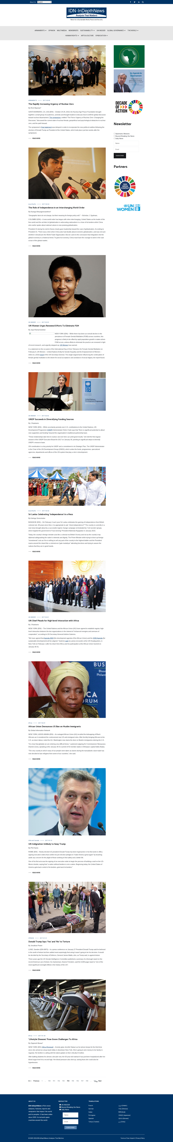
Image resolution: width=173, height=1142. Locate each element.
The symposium (55, 117)
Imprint (132, 1138)
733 (63, 1081)
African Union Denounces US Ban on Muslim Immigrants (54, 726)
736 (78, 1081)
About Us (33, 2)
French (91, 1105)
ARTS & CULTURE (87, 36)
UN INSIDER (101, 30)
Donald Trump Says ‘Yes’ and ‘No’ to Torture (49, 941)
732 (59, 1081)
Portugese (92, 1115)
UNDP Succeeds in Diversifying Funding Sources (51, 419)
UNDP (50, 430)
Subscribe (120, 155)
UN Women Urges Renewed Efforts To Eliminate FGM (53, 326)
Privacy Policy (140, 1138)
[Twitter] (134, 2)
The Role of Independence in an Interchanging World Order (56, 207)
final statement (46, 127)
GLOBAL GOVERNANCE (115, 30)
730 (49, 1081)
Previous (36, 1081)
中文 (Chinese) (123, 1109)
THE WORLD (132, 30)
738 (87, 1081)
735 (73, 1081)
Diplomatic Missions (122, 134)
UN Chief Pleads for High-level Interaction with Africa (53, 620)
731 (54, 1081)
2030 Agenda (98, 638)
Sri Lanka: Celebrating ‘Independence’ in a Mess (50, 514)
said (66, 641)
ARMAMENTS (40, 30)
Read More (36, 138)
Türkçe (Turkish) (94, 1122)
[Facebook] (130, 2)
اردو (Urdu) (122, 1122)
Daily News (119, 138)
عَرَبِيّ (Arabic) (123, 1105)
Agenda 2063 (49, 638)
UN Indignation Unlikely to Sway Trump (47, 844)
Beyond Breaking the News (124, 136)
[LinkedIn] (139, 2)
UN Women (64, 345)
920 (95, 1081)
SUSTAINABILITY (86, 30)
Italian (90, 1112)
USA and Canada (33, 840)
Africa (30, 723)
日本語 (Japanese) (124, 1115)
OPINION (51, 30)
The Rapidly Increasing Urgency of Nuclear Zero (51, 104)
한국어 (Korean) (124, 1118)
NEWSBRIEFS (73, 30)
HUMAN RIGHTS (71, 36)
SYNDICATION (101, 36)
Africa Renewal (47, 1047)
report (42, 355)
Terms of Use (125, 1138)
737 (82, 1081)
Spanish (91, 1118)
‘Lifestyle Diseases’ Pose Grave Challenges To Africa (52, 1039)
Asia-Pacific (32, 204)
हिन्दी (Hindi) (122, 1112)
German (91, 1109)
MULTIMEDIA (62, 30)
